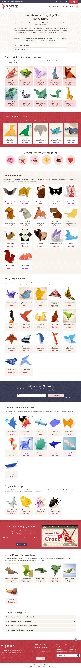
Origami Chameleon (26, 578)
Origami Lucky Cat (71, 200)
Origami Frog (55, 578)
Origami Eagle (55, 324)
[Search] (78, 655)
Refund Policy (47, 664)
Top (75, 640)
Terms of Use (40, 664)
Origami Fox (69, 80)
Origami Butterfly (40, 80)
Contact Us (9, 657)
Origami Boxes (73, 651)
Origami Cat (40, 200)
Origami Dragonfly (40, 509)
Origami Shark (55, 452)
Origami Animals (73, 646)
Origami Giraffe (69, 101)
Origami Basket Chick (26, 302)
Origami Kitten (56, 221)
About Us (3, 657)
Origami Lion (71, 221)
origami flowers (10, 166)
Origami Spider (55, 509)
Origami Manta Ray (26, 452)
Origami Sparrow (11, 369)
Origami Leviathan (69, 578)
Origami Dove (26, 324)
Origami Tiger (25, 265)
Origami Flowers (60, 649)
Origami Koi (12, 452)
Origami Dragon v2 (56, 139)
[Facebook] (56, 1)
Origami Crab (26, 431)
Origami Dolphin (40, 431)
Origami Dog (10, 221)
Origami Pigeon (69, 347)
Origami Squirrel (10, 265)
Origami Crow (11, 324)
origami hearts (71, 166)
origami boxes (58, 166)
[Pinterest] (63, 1)
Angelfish (13, 431)
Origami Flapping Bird (11, 302)
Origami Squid (69, 452)
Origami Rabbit (55, 80)
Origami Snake (55, 101)
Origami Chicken (40, 302)
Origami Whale (11, 473)
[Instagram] (60, 1)
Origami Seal (71, 243)
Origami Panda (25, 243)
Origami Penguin (40, 347)
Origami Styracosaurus (11, 578)
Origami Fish (55, 431)
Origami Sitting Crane (69, 302)
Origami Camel (25, 200)
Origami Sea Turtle (40, 452)
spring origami (46, 166)
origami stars (22, 166)
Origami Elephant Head (40, 139)
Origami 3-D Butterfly (11, 509)
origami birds (34, 166)
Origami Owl (11, 347)
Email (18, 394)
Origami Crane (11, 80)
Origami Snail (11, 599)
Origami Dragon (40, 101)
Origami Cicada (26, 509)
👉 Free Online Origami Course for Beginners (12, 1)
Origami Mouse (10, 243)
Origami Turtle (11, 101)
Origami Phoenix (55, 347)
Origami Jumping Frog (26, 80)
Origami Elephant (25, 221)
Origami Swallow (26, 369)
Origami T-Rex (25, 139)
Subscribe (22, 544)
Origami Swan (26, 101)
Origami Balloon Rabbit (56, 243)
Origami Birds (72, 649)
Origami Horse (40, 221)
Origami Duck (40, 324)
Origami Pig (40, 243)
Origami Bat (10, 200)
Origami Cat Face (55, 200)
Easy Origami (59, 646)
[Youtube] (66, 1)
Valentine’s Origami (61, 651)
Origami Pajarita (10, 139)
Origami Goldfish (69, 431)
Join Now (40, 658)
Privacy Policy (34, 664)
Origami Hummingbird (69, 324)
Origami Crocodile (40, 578)
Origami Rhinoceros (71, 139)
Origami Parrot (26, 347)
